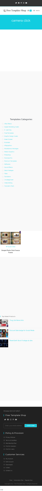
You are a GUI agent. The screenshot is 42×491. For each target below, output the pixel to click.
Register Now (29, 480)
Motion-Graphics (9, 151)
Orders (8, 467)
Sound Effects (8, 167)
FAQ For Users (10, 449)
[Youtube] (16, 419)
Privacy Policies (10, 437)
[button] (21, 489)
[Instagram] (10, 419)
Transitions (7, 176)
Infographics (8, 145)
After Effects (8, 123)
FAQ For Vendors (11, 446)
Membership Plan (11, 443)
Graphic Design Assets (11, 136)
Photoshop (7, 155)
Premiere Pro (8, 158)
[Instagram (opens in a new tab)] (23, 3)
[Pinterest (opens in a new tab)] (21, 3)
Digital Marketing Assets (11, 127)
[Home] (12, 23)
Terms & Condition (11, 440)
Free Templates (9, 133)
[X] (5, 419)
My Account (9, 458)
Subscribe (31, 425)
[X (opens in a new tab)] (16, 3)
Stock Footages (8, 170)
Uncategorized (8, 179)
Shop (10, 480)
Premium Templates (10, 161)
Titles (5, 173)
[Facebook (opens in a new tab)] (18, 3)
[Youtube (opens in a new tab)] (26, 3)
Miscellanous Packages (11, 148)
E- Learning (7, 130)
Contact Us (9, 470)
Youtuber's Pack (9, 186)
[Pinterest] (13, 419)
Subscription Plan (18, 480)
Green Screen (8, 139)
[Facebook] (8, 419)
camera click (26, 23)
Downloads (9, 464)
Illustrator (7, 142)
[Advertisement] (21, 50)
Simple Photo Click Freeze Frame (10, 251)
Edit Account (9, 462)
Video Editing (8, 183)
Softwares (7, 164)
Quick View (11, 246)
